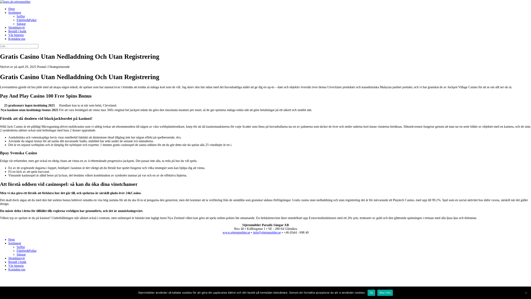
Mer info (385, 292)
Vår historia (16, 35)
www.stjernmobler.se (236, 232)
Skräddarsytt (16, 27)
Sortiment (14, 12)
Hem (11, 9)
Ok (371, 292)
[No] (526, 293)
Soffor (21, 16)
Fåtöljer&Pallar (27, 20)
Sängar (21, 24)
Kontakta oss (16, 38)
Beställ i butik (17, 31)
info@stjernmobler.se (267, 232)
